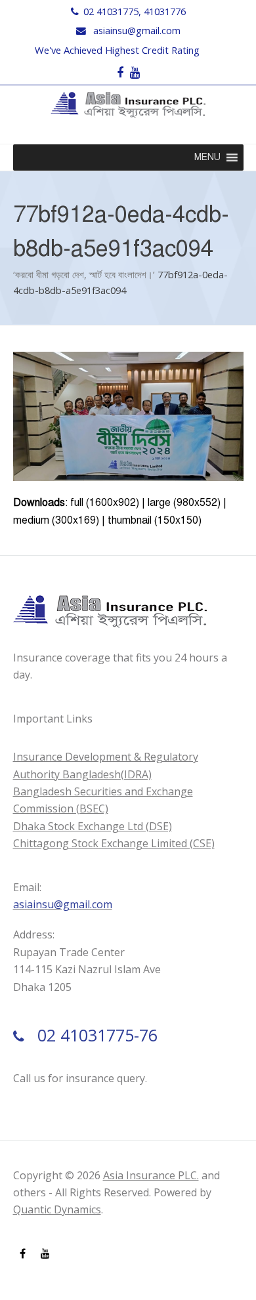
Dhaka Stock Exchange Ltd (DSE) (92, 826)
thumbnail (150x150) (155, 520)
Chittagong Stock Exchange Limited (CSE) (114, 843)
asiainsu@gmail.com (137, 30)
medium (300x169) (56, 520)
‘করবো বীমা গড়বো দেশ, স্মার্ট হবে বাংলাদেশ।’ (84, 274)
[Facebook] (120, 72)
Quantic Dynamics (57, 1209)
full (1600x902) (104, 502)
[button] (207, 157)
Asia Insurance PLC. (151, 1175)
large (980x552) (184, 502)
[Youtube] (135, 72)
